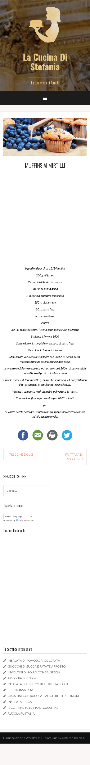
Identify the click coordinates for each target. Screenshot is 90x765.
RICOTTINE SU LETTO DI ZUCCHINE (33, 707)
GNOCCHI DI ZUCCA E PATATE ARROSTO (37, 666)
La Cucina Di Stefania (45, 61)
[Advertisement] (45, 216)
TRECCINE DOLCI (21, 454)
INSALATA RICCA (20, 701)
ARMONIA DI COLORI (23, 678)
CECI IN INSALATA (20, 690)
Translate (28, 520)
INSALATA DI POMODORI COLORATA (34, 660)
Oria (54, 738)
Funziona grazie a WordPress (22, 738)
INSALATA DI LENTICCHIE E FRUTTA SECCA (38, 684)
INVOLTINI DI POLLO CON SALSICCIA (34, 672)
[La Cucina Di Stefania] (45, 27)
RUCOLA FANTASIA (21, 713)
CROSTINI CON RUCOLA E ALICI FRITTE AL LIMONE (44, 696)
